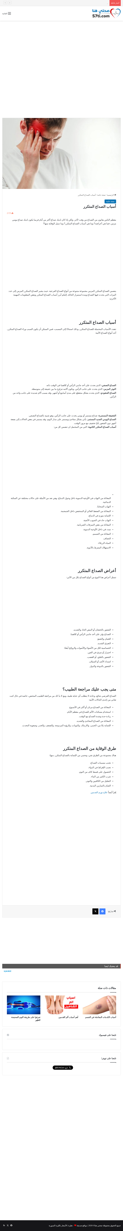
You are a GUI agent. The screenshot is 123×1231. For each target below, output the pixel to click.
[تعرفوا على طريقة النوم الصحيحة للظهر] (23, 1004)
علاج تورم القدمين (99, 792)
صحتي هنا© (97, 1225)
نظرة (70, 1225)
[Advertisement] (61, 45)
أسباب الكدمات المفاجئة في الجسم (100, 1017)
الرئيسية (110, 195)
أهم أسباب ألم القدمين (68, 1017)
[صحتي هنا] (106, 13)
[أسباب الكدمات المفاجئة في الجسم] (99, 1004)
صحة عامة (101, 195)
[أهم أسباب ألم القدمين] (61, 1004)
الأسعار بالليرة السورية (58, 1225)
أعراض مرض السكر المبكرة (96, 3)
